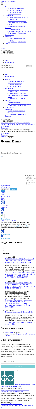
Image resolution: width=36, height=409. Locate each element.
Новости (7, 7)
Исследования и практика (16, 38)
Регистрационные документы (18, 22)
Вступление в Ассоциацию (17, 33)
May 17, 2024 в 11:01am (8, 221)
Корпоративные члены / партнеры (19, 31)
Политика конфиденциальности (11, 404)
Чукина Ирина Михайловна (29, 176)
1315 (21, 332)
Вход (6, 60)
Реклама (14, 390)
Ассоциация (9, 15)
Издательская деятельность (17, 42)
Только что (4, 205)
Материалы (8, 36)
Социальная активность (16, 8)
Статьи (10, 40)
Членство (8, 28)
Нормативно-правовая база (17, 21)
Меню (3, 48)
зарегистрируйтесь (15, 226)
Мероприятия (9, 35)
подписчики (5, 185)
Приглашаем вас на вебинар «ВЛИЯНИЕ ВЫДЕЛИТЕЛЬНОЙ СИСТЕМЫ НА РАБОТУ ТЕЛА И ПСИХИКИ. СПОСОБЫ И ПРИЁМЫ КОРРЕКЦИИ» (20, 285)
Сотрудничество (6, 390)
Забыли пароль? (10, 62)
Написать (13, 189)
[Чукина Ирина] (10, 173)
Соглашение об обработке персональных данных (17, 405)
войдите (27, 226)
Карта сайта (12, 391)
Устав (10, 24)
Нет (4, 407)
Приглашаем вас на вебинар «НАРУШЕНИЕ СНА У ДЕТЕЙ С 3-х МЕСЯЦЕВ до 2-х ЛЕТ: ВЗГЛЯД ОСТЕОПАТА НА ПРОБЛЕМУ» (20, 260)
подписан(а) (5, 187)
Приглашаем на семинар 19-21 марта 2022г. (19, 312)
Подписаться (5, 189)
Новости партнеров (14, 14)
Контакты (8, 43)
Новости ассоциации (15, 10)
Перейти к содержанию (8, 1)
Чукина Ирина (5, 219)
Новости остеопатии (15, 12)
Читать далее (20, 275)
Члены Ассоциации (14, 29)
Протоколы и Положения (16, 26)
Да (1, 407)
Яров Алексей (9, 332)
